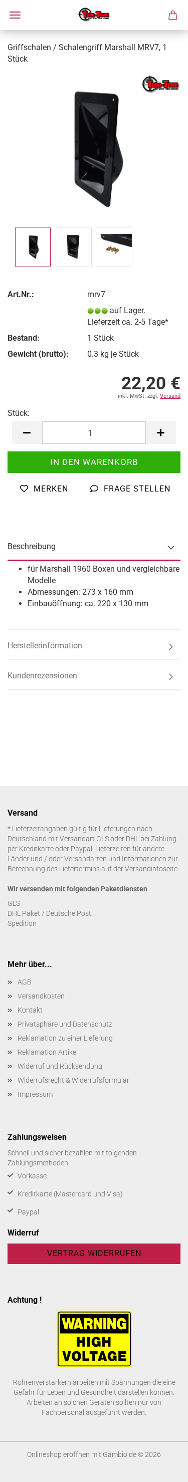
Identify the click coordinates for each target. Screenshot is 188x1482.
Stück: (19, 413)
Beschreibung (32, 546)
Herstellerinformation (45, 645)
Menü (15, 15)
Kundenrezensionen (42, 675)
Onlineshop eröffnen (58, 1454)
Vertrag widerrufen (94, 1253)
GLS (14, 903)
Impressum (35, 1094)
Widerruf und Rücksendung (60, 1066)
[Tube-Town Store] (94, 15)
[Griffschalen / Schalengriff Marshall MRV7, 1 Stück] (94, 148)
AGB (25, 982)
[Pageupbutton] (160, 1466)
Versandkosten (41, 996)
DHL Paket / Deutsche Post (49, 913)
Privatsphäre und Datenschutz (65, 1024)
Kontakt (30, 1010)
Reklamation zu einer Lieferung (65, 1038)
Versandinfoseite (151, 869)
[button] (27, 432)
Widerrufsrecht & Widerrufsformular (73, 1080)
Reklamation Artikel (48, 1052)
